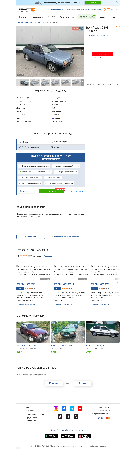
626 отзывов (46, 256)
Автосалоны (51, 17)
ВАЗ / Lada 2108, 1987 (61, 345)
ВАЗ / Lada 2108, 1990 (26, 345)
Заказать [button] (92, 2)
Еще (113, 17)
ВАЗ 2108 (38, 22)
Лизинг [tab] (82, 383)
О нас (28, 407)
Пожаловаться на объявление (66, 237)
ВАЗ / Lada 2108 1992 (64, 284)
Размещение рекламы (35, 414)
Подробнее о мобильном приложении (68, 430)
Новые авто (36, 17)
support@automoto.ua (101, 414)
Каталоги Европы (67, 17)
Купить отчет (55, 190)
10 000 (98, 9)
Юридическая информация (31, 419)
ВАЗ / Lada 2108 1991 (26, 284)
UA (112, 9)
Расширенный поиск (56, 9)
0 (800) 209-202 (103, 407)
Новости (102, 17)
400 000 (87, 9)
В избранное (30, 237)
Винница (46, 22)
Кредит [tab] (53, 383)
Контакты (30, 411)
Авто (27, 22)
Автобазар (20, 22)
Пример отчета (27, 191)
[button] (82, 51)
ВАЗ (31, 22)
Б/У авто (22, 17)
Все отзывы (87, 17)
